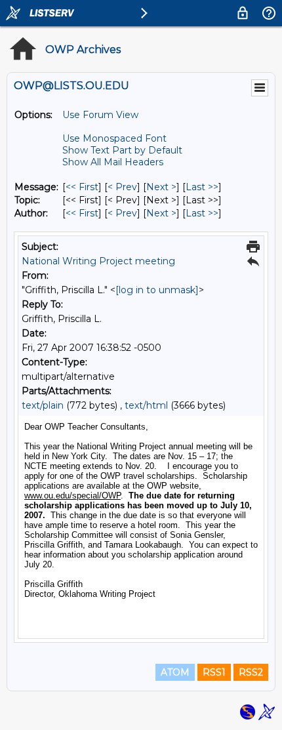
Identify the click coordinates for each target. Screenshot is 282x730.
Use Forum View (100, 115)
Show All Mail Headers (112, 162)
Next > (161, 187)
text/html (146, 405)
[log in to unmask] (157, 290)
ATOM (175, 672)
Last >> (202, 187)
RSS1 (214, 672)
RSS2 (251, 672)
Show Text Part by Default (122, 150)
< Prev (122, 187)
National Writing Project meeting (98, 261)
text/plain (43, 405)
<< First (82, 187)
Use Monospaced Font (114, 138)
